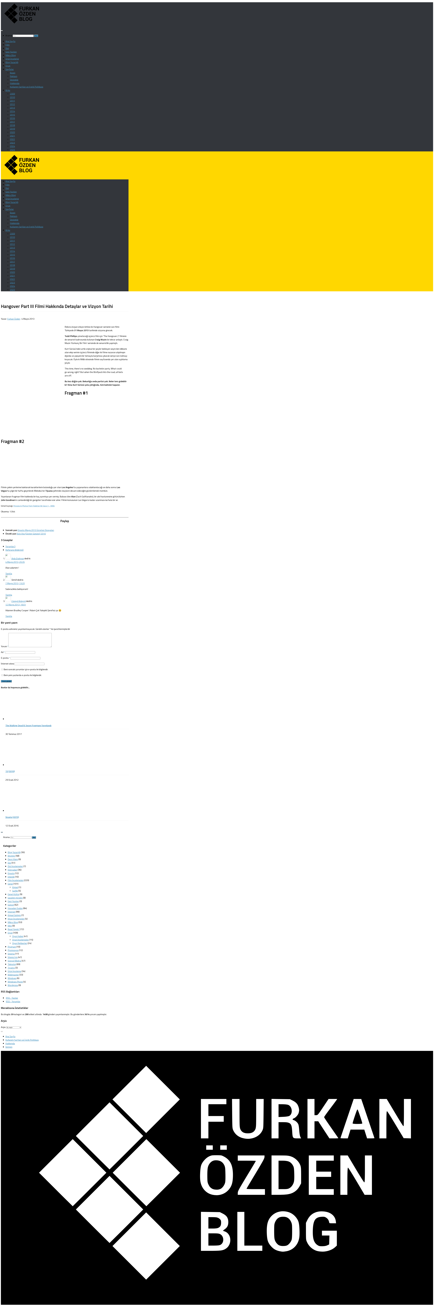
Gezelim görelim (15, 897)
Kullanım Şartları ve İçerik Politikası (26, 86)
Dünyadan (12, 869)
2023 (12, 142)
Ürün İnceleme (12, 58)
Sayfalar (9, 69)
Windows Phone (15, 981)
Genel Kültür (13, 894)
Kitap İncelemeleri (16, 918)
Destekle (14, 79)
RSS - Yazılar (12, 998)
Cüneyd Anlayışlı (18, 601)
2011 (12, 100)
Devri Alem (13, 859)
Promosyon (13, 950)
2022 (12, 139)
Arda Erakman (17, 558)
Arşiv (7, 90)
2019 (12, 128)
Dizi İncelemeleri (15, 866)
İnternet (11, 911)
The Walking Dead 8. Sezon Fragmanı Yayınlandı (28, 725)
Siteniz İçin (13, 957)
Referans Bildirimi (14, 550)
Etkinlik (11, 876)
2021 (12, 135)
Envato (11, 873)
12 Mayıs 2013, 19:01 (15, 604)
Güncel (11, 904)
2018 (12, 125)
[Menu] (2, 30)
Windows (12, 978)
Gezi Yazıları (11, 51)
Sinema (11, 953)
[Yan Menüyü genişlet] (2, 832)
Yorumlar (10, 546)
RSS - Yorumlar (13, 1001)
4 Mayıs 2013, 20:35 (15, 562)
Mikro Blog (10, 55)
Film (7, 44)
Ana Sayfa (10, 41)
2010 (12, 97)
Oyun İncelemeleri (20, 939)
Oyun (7, 65)
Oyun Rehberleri (19, 943)
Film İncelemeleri (16, 880)
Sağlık (15, 890)
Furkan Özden (13, 319)
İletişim (8, 1047)
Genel (10, 883)
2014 (12, 111)
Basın (12, 72)
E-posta (5, 658)
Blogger (11, 855)
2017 (12, 121)
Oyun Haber (17, 936)
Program (12, 946)
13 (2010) (10, 771)
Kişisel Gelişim (14, 915)
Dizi (7, 48)
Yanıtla (8, 573)
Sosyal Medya (14, 960)
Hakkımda (14, 83)
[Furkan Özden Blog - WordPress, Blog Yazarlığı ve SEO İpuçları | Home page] (21, 24)
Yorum (4, 646)
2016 (12, 118)
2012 (12, 104)
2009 (12, 93)
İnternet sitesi (7, 663)
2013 (12, 107)
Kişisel (15, 887)
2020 (12, 132)
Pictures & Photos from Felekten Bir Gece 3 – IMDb (34, 505)
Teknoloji (12, 964)
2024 (12, 146)
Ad (3, 652)
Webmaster (13, 974)
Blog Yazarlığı (11, 62)
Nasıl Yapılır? (14, 929)
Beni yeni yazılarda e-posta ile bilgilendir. (23, 675)
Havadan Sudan (15, 908)
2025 (12, 149)
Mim (10, 925)
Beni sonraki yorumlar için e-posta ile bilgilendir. (26, 669)
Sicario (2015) (12, 817)
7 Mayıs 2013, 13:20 (15, 583)
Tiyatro (11, 967)
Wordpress (13, 985)
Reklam (13, 76)
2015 (12, 114)
